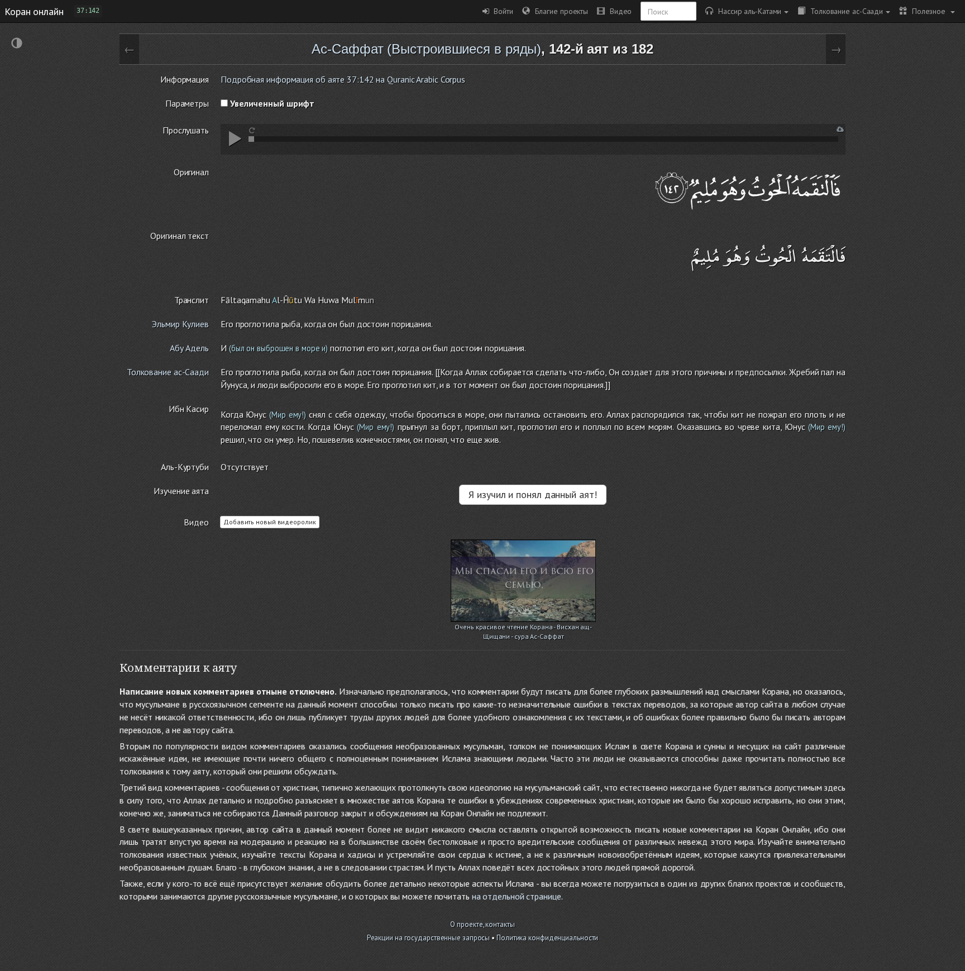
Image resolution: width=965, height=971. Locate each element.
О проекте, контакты (482, 924)
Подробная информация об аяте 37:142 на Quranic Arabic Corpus (343, 79)
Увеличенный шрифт (271, 103)
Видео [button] (618, 11)
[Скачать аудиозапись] (840, 129)
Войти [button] (501, 11)
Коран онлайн (34, 11)
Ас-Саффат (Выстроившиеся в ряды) (426, 48)
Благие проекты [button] (559, 11)
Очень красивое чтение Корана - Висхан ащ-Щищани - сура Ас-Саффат (523, 628)
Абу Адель (189, 347)
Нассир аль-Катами (747, 11)
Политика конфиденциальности (547, 938)
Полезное (927, 11)
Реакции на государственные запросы (428, 938)
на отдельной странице (516, 896)
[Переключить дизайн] (16, 44)
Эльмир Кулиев (180, 323)
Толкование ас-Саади (844, 11)
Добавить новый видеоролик (269, 522)
